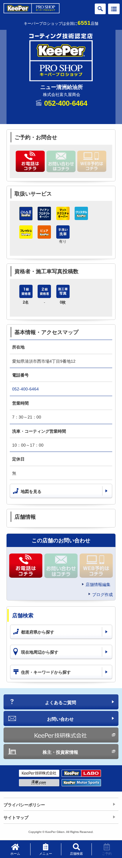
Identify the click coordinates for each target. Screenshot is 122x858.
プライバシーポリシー (24, 804)
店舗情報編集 (98, 584)
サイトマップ (16, 817)
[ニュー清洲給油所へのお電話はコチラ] (30, 161)
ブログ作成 (102, 594)
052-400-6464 (65, 103)
